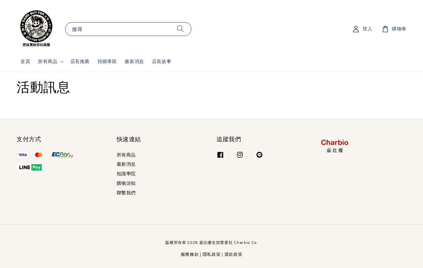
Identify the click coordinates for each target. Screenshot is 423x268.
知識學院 (126, 174)
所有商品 (47, 61)
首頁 (25, 61)
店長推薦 (80, 61)
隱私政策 (212, 254)
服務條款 (190, 254)
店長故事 (161, 61)
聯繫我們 (126, 193)
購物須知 (126, 183)
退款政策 (233, 254)
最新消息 (134, 61)
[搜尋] (180, 28)
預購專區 (107, 61)
